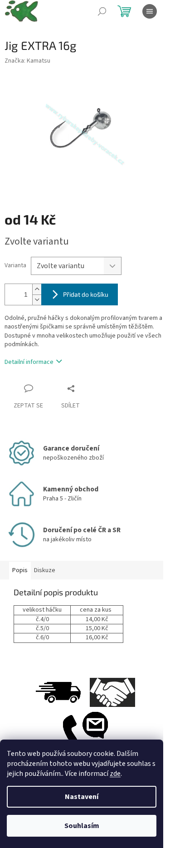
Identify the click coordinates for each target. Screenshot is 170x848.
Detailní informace (29, 362)
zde (115, 774)
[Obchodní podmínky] (112, 691)
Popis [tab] (20, 570)
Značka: (27, 60)
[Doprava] (58, 691)
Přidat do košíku (85, 294)
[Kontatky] (85, 732)
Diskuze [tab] (44, 570)
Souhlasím (81, 826)
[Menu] (150, 11)
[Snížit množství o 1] (36, 299)
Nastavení (81, 797)
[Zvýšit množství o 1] (36, 289)
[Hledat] (102, 11)
